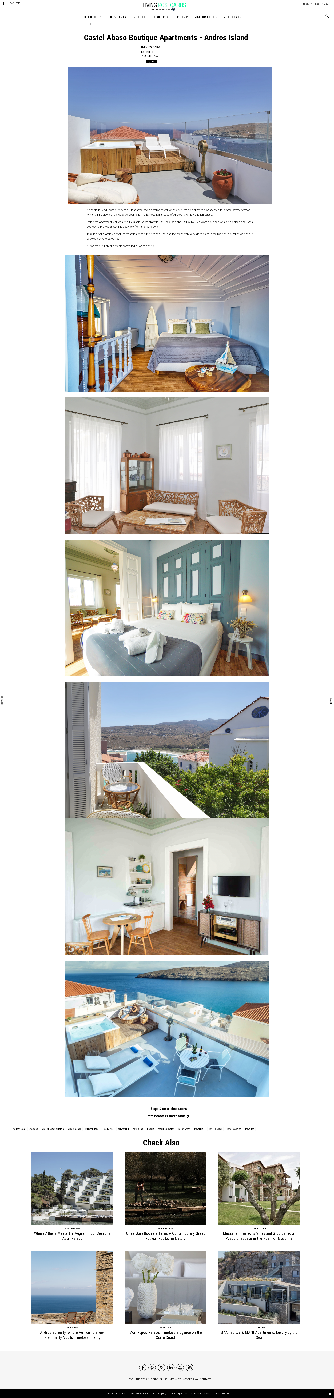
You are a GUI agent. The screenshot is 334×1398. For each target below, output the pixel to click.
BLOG (88, 24)
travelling (249, 1129)
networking (123, 1129)
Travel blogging (233, 1129)
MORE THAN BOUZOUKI (206, 17)
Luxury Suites (91, 1129)
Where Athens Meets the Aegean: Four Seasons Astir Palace (72, 1236)
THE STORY (306, 3)
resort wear (184, 1129)
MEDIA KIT (175, 1379)
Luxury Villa (108, 1129)
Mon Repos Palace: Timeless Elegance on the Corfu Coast (165, 1335)
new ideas (138, 1129)
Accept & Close (211, 1393)
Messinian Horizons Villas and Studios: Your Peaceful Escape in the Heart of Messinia (259, 1236)
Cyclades (33, 1129)
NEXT (331, 701)
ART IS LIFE (139, 17)
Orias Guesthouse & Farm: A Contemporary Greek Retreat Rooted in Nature (165, 1236)
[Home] (168, 5)
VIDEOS (326, 3)
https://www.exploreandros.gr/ (169, 1116)
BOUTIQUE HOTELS (92, 17)
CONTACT (205, 1379)
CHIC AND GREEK (160, 17)
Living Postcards (151, 46)
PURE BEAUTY (181, 17)
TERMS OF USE (159, 1379)
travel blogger (215, 1129)
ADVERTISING (190, 1379)
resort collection (166, 1129)
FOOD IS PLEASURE (117, 17)
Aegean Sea (19, 1129)
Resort (150, 1129)
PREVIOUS (2, 700)
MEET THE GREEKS (233, 17)
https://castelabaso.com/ (169, 1109)
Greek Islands (74, 1129)
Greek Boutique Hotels (53, 1129)
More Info (225, 1393)
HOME (130, 1379)
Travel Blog (199, 1129)
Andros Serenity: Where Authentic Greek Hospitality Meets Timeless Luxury (72, 1335)
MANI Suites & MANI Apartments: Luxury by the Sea (258, 1335)
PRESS (317, 3)
